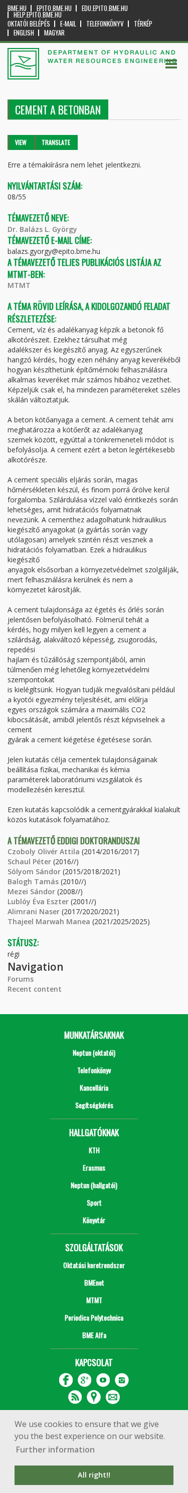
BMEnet (94, 1282)
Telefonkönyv (105, 23)
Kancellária (94, 1087)
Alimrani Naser (34, 911)
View (21, 142)
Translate (56, 142)
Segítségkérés (94, 1105)
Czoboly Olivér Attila (44, 851)
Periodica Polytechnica (94, 1317)
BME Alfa (94, 1335)
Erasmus (94, 1167)
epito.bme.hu (54, 8)
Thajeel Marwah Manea (49, 921)
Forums (21, 979)
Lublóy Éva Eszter (38, 901)
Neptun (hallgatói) (94, 1185)
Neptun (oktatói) (94, 1052)
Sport (94, 1202)
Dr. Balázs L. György (42, 229)
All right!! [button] (94, 1475)
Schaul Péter (29, 861)
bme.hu (17, 8)
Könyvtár (94, 1220)
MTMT (19, 285)
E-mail (68, 23)
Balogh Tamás (33, 881)
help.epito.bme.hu (38, 14)
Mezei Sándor (31, 891)
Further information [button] (55, 1449)
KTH (94, 1150)
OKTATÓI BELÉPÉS (29, 23)
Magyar (54, 32)
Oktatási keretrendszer (94, 1265)
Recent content (35, 989)
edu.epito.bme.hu (105, 8)
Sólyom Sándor (34, 871)
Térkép (143, 23)
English (24, 32)
